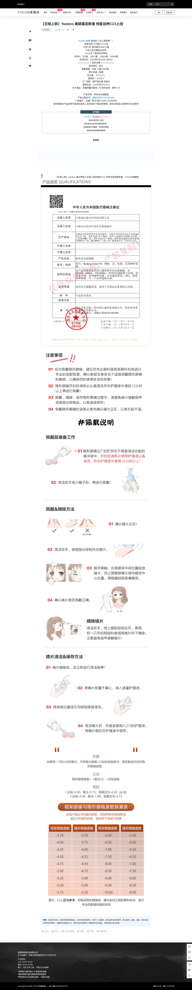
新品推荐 (96, 117)
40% (97, 75)
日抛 (95, 44)
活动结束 (46, 30)
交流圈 (90, 11)
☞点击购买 (87, 117)
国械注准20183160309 (103, 97)
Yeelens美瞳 (84, 40)
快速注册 (169, 12)
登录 (159, 12)
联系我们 (21, 4)
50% (103, 75)
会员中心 (100, 12)
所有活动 (55, 11)
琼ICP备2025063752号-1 (58, 986)
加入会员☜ (105, 117)
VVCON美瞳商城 (39, 986)
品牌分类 (66, 12)
